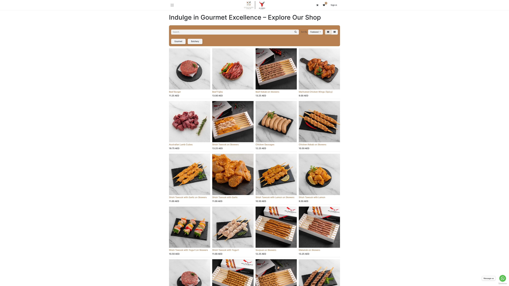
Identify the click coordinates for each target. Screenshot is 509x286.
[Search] (295, 32)
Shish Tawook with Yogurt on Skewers (188, 250)
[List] (334, 32)
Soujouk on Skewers (266, 250)
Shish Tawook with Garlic (225, 197)
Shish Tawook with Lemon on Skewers (275, 197)
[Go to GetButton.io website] (502, 283)
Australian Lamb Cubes (181, 144)
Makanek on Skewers (309, 250)
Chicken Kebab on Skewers (312, 144)
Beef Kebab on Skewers (267, 91)
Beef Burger (175, 91)
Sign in (334, 5)
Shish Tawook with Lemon (312, 197)
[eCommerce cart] (317, 5)
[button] (315, 32)
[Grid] (328, 32)
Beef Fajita (217, 91)
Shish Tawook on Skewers (225, 144)
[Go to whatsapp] (502, 278)
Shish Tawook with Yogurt (225, 250)
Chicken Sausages (265, 144)
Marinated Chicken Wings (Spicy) (316, 91)
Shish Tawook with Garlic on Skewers (188, 197)
